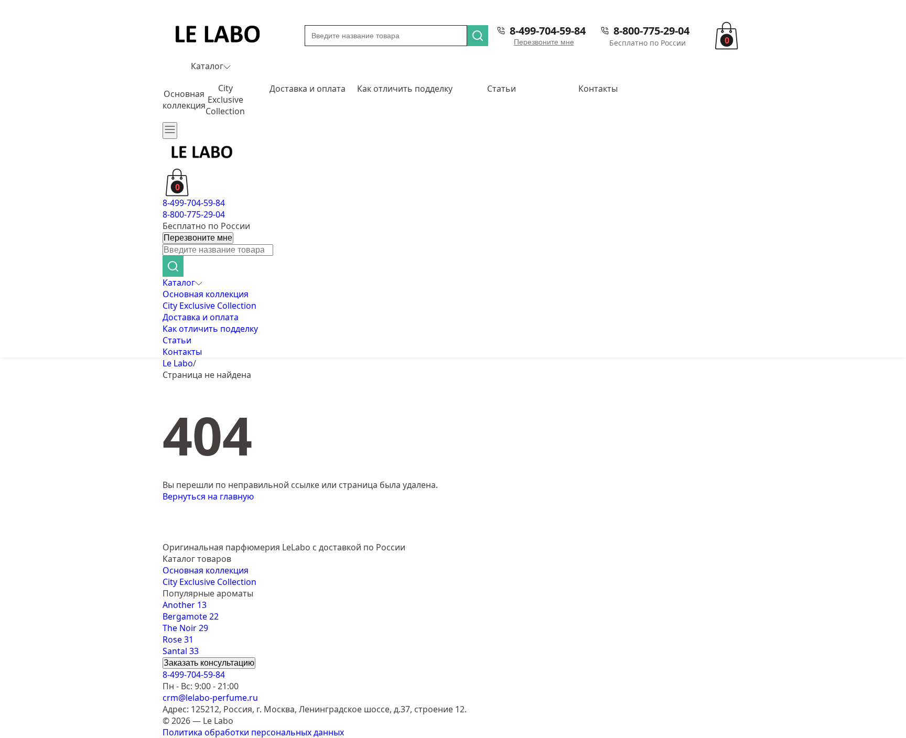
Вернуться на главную (208, 496)
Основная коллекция (184, 99)
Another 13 (185, 605)
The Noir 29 (185, 628)
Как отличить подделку (404, 88)
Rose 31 (178, 639)
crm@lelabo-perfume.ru (210, 697)
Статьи (501, 88)
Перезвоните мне (544, 42)
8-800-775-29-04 (651, 31)
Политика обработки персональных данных (253, 732)
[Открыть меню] (170, 130)
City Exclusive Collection (225, 99)
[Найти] (477, 35)
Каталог (207, 66)
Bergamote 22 (191, 616)
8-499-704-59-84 (548, 31)
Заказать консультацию (209, 662)
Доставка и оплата (307, 88)
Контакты (598, 88)
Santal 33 (181, 651)
